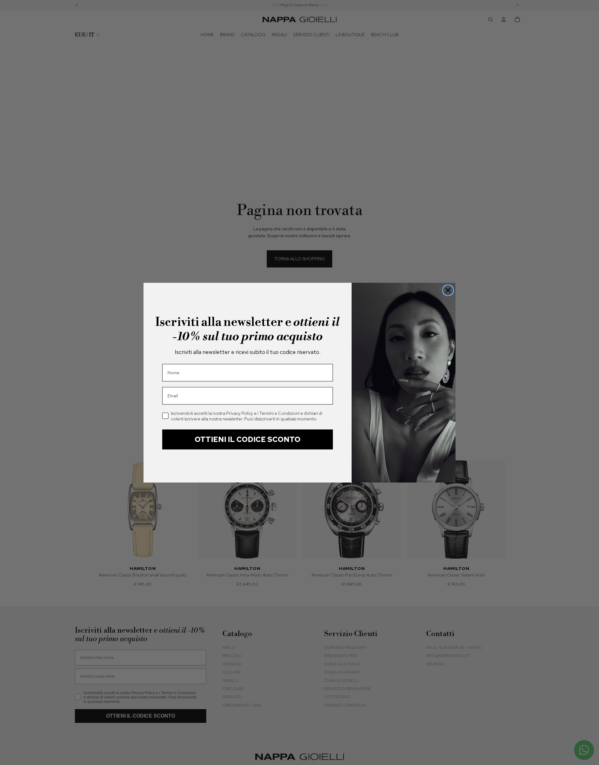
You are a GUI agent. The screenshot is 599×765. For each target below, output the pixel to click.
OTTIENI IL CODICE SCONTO (247, 439)
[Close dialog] (448, 290)
